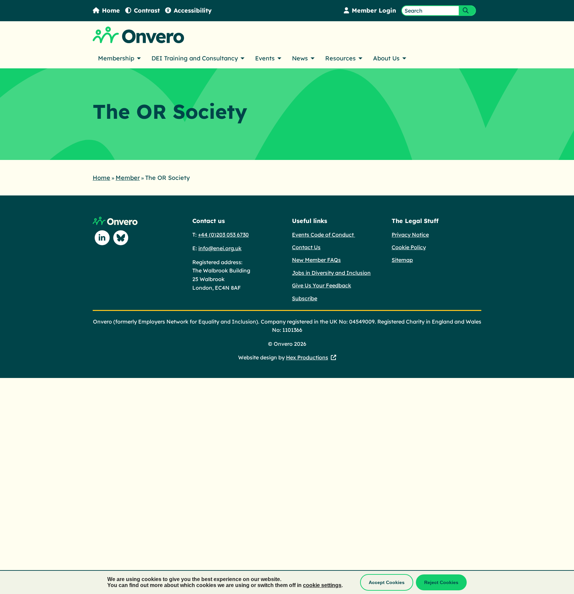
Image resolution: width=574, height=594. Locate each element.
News (300, 58)
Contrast (147, 10)
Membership (116, 58)
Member (128, 178)
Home (111, 10)
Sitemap (402, 259)
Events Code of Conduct (323, 234)
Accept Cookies (387, 582)
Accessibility (193, 10)
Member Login (374, 10)
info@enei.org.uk (219, 248)
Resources (340, 58)
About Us (386, 58)
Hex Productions (307, 357)
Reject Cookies (441, 582)
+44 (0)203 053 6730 (223, 234)
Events (265, 58)
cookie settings (322, 585)
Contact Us (306, 247)
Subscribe (304, 298)
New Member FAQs (316, 259)
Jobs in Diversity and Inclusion (331, 272)
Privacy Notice (410, 234)
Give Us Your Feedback (321, 285)
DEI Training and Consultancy (194, 58)
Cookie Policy (409, 247)
